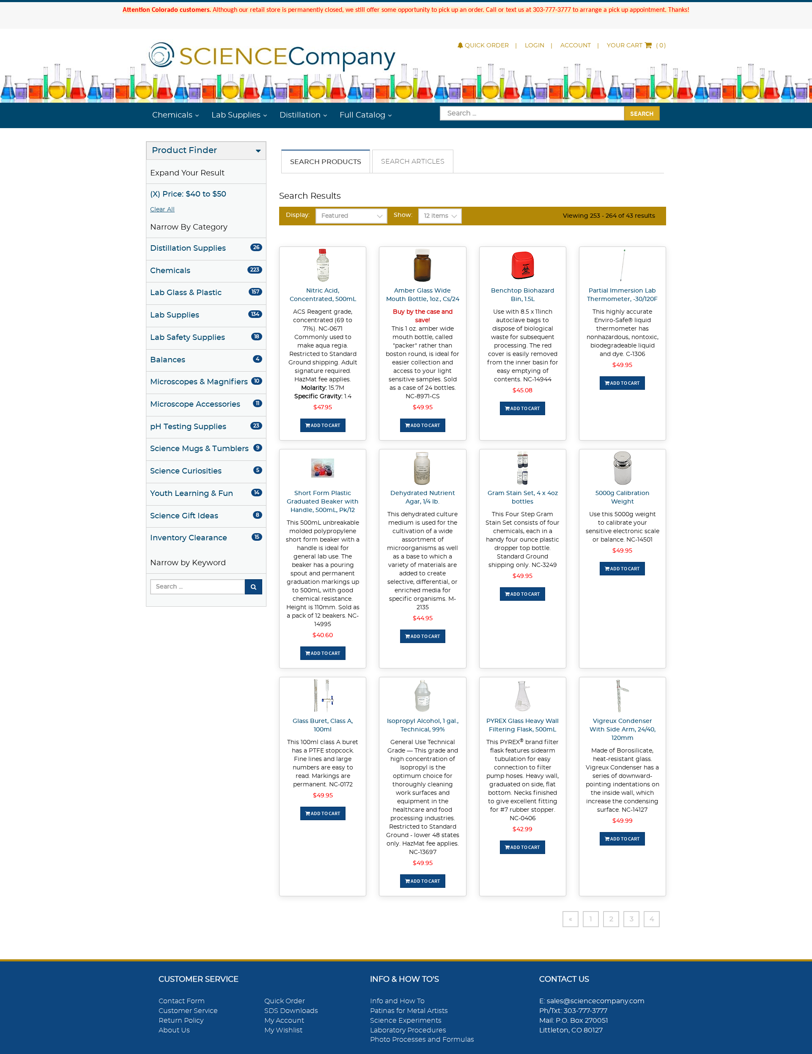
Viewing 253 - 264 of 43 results (609, 216)
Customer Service (188, 1010)
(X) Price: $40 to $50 (188, 194)
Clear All (162, 210)
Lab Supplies (236, 115)
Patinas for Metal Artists (409, 1010)
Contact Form (182, 1001)
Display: (298, 215)
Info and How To (397, 1001)
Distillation (300, 115)
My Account (284, 1020)
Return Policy (181, 1020)
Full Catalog (362, 115)
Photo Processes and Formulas (422, 1039)
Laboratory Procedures (408, 1030)
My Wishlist (283, 1030)
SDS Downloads (291, 1010)
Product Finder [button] (184, 150)
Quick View (323, 267)
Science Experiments (406, 1020)
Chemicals (172, 115)
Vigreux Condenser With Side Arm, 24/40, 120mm (623, 729)
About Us (174, 1030)
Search (642, 113)
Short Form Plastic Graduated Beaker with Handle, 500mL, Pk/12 (323, 501)
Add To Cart (325, 425)
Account (575, 46)
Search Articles (412, 161)
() (636, 46)
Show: (403, 215)
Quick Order (487, 46)
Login (534, 46)
